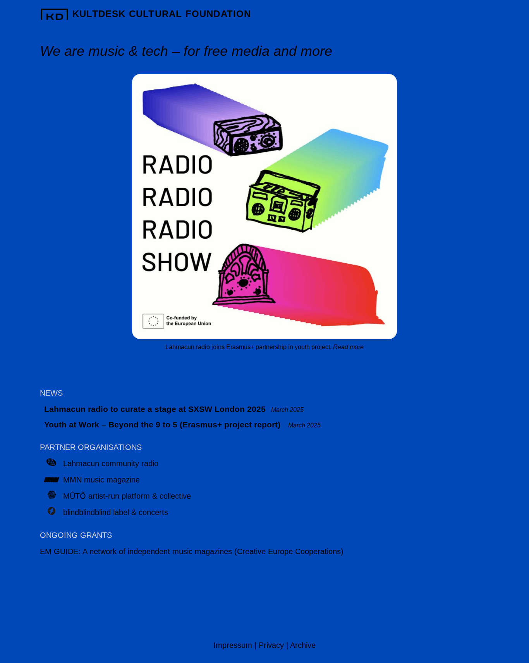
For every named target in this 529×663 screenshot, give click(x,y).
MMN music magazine (101, 479)
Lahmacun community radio (110, 463)
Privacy (271, 645)
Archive (303, 645)
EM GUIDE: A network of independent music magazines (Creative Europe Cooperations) (192, 551)
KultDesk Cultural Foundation (161, 14)
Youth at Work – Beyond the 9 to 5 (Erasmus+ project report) (163, 424)
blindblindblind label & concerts (115, 512)
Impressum (232, 645)
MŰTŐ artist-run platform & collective (127, 496)
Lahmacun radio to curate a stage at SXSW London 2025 (155, 409)
